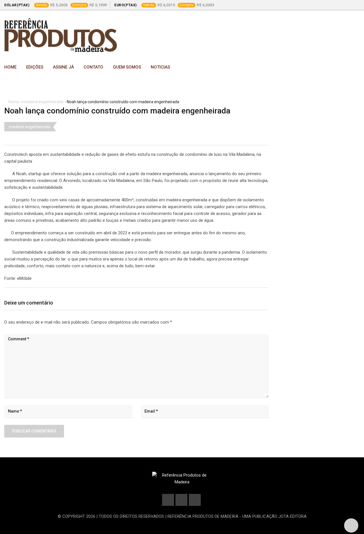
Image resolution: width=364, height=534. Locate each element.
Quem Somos (127, 67)
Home (10, 67)
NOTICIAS (160, 67)
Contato (93, 67)
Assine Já (63, 67)
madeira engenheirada (42, 102)
